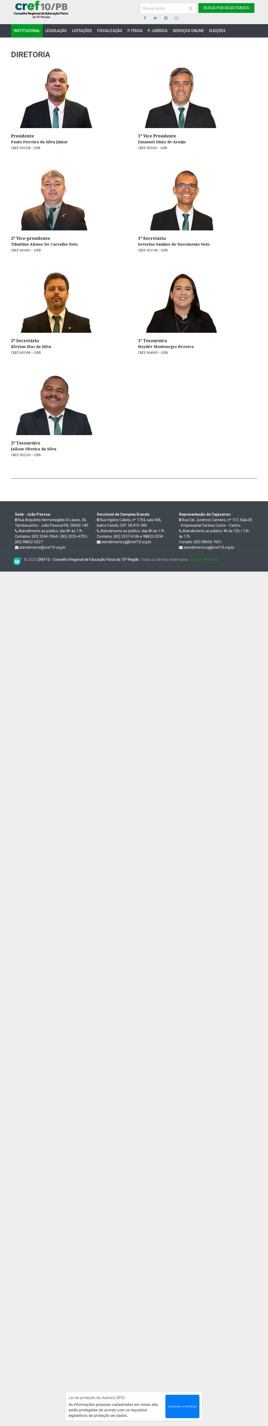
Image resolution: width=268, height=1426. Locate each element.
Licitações (82, 31)
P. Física (134, 31)
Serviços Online (188, 31)
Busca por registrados (226, 8)
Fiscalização (109, 31)
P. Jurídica (158, 31)
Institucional (27, 31)
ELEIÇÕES (217, 31)
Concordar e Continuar (182, 1406)
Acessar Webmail (203, 559)
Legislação (56, 31)
